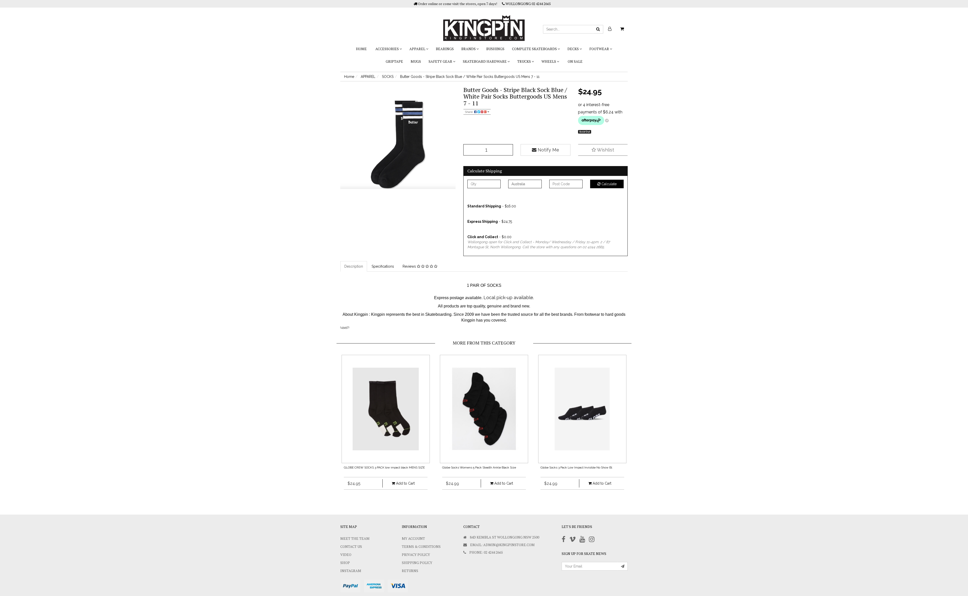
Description (353, 266)
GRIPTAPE (394, 61)
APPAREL (417, 48)
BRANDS (468, 48)
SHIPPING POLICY (417, 562)
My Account (413, 538)
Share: (469, 112)
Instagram (350, 570)
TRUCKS (524, 61)
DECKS (573, 48)
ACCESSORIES (387, 48)
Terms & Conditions (421, 546)
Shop (345, 562)
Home (361, 48)
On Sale (575, 61)
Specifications (383, 266)
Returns (410, 570)
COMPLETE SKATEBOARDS (535, 48)
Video (345, 554)
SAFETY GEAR (441, 61)
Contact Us (351, 546)
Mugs (416, 61)
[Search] (598, 29)
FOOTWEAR (599, 48)
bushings (495, 48)
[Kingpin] (484, 24)
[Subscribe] (623, 566)
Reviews (410, 266)
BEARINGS (445, 48)
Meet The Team (355, 538)
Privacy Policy (416, 554)
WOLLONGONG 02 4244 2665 (528, 3)
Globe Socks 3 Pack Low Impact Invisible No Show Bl (576, 467)
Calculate (608, 184)
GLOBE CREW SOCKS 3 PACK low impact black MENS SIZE (384, 467)
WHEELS (549, 61)
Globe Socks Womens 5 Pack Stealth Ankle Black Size (479, 467)
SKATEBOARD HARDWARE (485, 61)
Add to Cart (405, 483)
